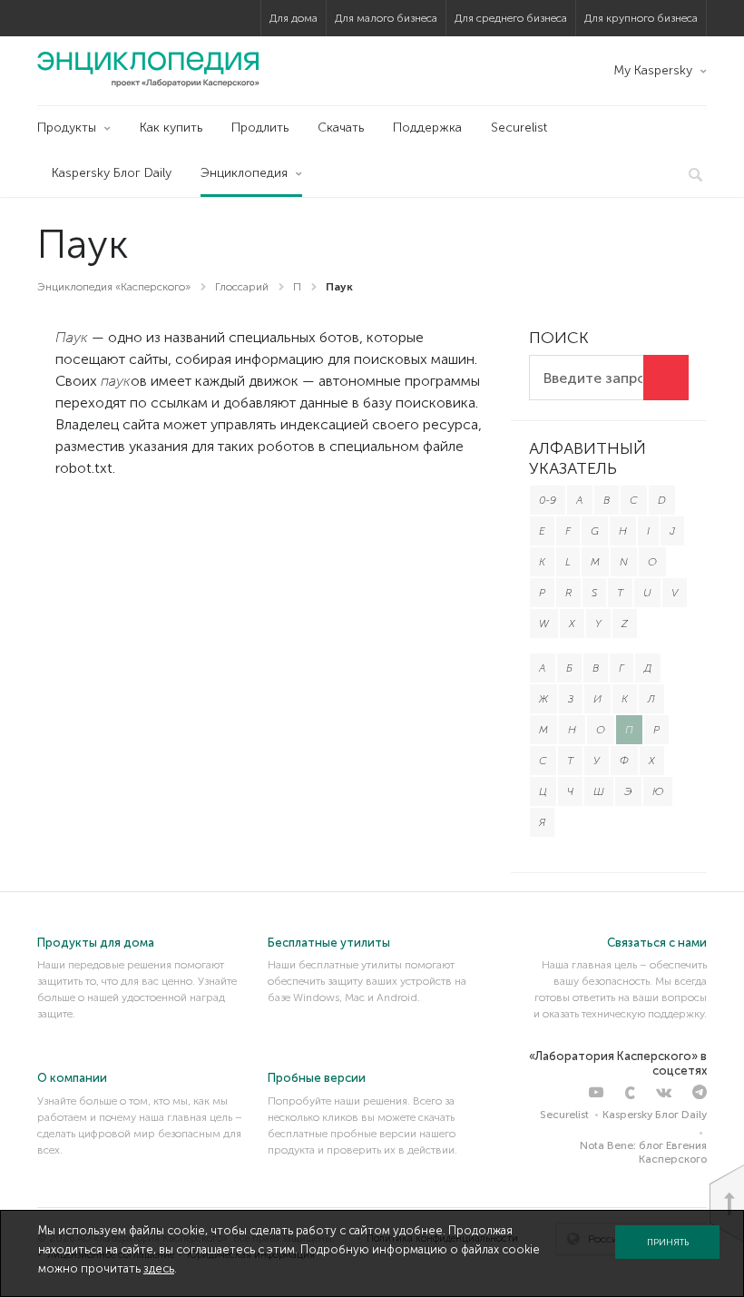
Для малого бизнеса (386, 18)
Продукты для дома (95, 942)
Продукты (66, 127)
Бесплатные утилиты (329, 942)
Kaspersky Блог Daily (111, 173)
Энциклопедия (244, 173)
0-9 (547, 500)
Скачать (341, 127)
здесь (158, 1268)
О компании (72, 1078)
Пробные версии (317, 1078)
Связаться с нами (657, 942)
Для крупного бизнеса (641, 18)
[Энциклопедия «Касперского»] (148, 69)
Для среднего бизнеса (511, 18)
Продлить (260, 127)
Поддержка (427, 127)
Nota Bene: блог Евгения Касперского (643, 1151)
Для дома (293, 18)
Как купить (171, 127)
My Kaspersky (652, 70)
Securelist (519, 127)
